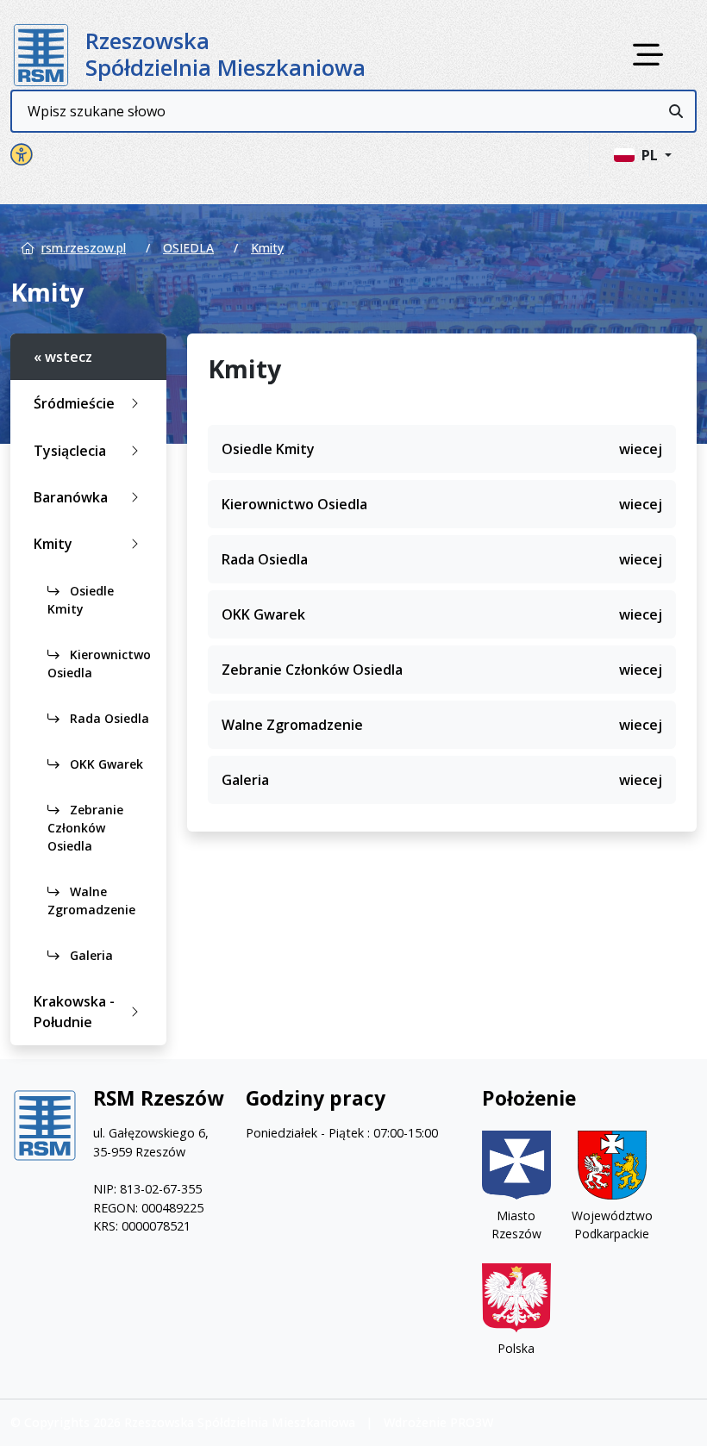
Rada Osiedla (107, 718)
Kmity (267, 248)
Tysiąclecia (70, 450)
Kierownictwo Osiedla (99, 663)
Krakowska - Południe (74, 1012)
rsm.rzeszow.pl (83, 248)
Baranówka (71, 497)
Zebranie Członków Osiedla (85, 827)
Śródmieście (74, 403)
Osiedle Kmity (80, 600)
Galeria (89, 955)
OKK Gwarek (104, 764)
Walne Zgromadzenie (91, 900)
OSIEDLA (188, 248)
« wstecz (63, 356)
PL (651, 155)
